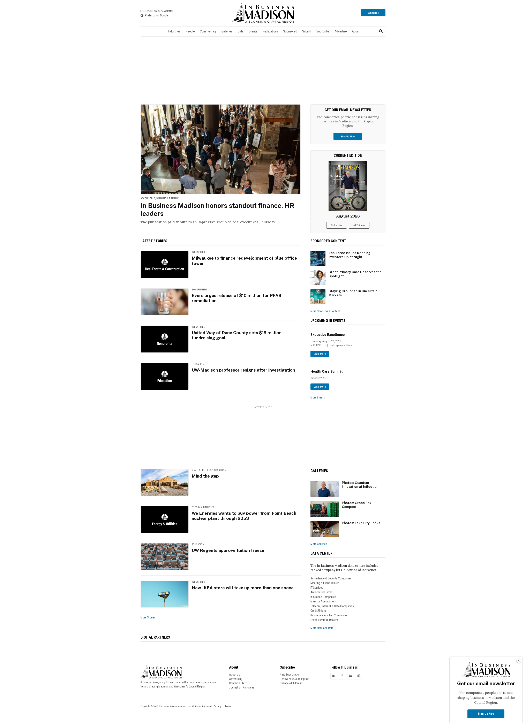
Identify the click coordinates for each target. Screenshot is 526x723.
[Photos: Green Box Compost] (324, 509)
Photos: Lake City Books (361, 523)
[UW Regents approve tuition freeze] (165, 556)
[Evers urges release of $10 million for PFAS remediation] (165, 301)
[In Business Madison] (263, 13)
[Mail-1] (333, 676)
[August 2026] (348, 186)
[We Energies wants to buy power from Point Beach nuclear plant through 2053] (165, 519)
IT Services (316, 587)
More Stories (148, 617)
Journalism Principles (241, 687)
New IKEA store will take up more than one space (243, 587)
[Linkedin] (350, 676)
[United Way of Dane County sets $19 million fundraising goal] (165, 339)
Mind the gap (205, 476)
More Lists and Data (321, 628)
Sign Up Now (486, 713)
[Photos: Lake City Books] (324, 529)
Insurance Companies (323, 597)
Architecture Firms (321, 592)
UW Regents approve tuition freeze (228, 550)
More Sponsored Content (325, 311)
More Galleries (318, 544)
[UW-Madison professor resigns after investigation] (165, 376)
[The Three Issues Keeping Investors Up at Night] (317, 258)
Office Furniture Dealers (324, 620)
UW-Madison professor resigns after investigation (243, 370)
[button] (380, 31)
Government (200, 289)
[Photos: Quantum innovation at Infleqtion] (324, 489)
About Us (234, 674)
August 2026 (348, 216)
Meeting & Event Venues (324, 583)
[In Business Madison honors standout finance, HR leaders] (221, 149)
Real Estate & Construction (209, 470)
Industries (198, 252)
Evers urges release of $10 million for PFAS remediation (236, 298)
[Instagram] (359, 676)
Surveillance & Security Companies (331, 578)
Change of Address (291, 683)
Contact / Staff (238, 683)
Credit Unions (318, 610)
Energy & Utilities (203, 507)
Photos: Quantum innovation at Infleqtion (360, 485)
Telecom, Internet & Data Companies (332, 606)
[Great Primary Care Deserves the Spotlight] (317, 277)
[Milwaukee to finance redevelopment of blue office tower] (165, 264)
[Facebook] (342, 676)
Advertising (235, 678)
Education (198, 364)
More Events (317, 397)
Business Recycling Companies (328, 615)
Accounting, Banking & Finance (160, 198)
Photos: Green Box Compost (356, 505)
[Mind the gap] (165, 482)
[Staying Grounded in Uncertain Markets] (317, 296)
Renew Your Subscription (294, 678)
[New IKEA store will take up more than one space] (165, 594)
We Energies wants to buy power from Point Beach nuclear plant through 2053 (244, 516)
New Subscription (290, 674)
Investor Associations (323, 601)
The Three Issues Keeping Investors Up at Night (349, 255)
